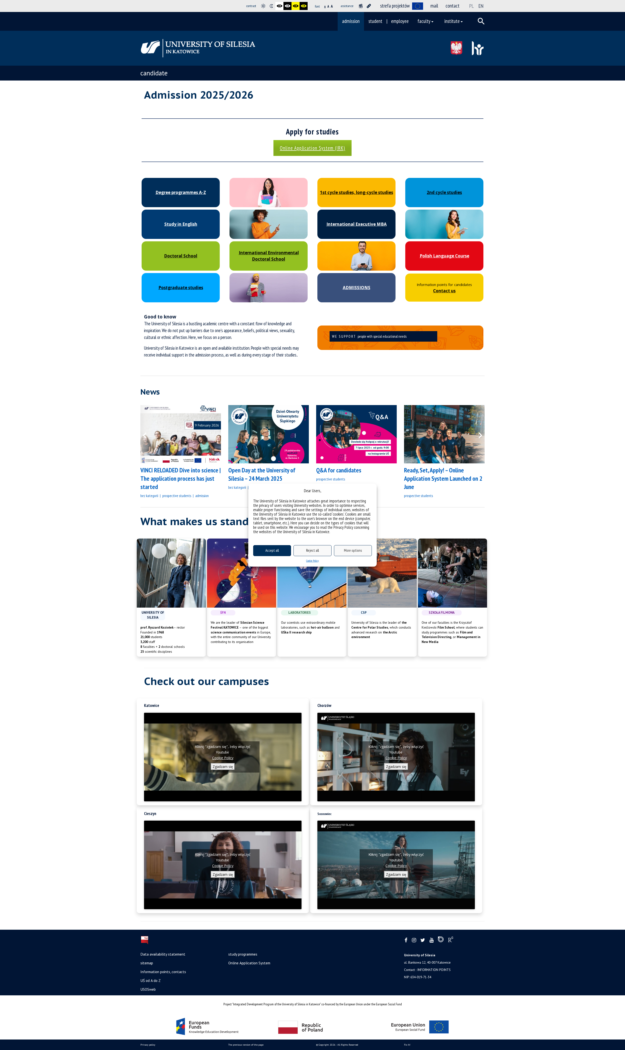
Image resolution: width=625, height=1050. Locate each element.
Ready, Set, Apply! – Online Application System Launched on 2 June (443, 478)
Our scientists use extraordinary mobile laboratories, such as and (310, 627)
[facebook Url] (406, 940)
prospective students (176, 495)
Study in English (180, 224)
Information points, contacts (163, 971)
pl (471, 5)
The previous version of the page (245, 1044)
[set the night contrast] (271, 6)
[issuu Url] (441, 940)
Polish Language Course (444, 256)
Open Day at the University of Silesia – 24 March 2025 (261, 474)
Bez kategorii (149, 495)
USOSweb (148, 989)
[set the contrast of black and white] (279, 6)
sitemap (146, 962)
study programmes (242, 954)
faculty (423, 21)
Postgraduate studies (180, 287)
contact (452, 5)
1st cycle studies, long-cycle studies (356, 192)
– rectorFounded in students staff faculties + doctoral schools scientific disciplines (162, 639)
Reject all (312, 550)
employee (400, 21)
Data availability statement (162, 954)
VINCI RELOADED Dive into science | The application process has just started (180, 478)
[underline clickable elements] (369, 6)
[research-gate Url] (450, 940)
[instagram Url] (414, 940)
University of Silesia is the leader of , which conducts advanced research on (381, 630)
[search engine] (481, 21)
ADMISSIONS (356, 287)
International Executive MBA (356, 224)
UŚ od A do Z (150, 980)
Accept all (272, 550)
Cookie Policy (312, 560)
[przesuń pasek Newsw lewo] (147, 434)
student (375, 21)
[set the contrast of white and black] (287, 6)
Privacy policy (147, 1044)
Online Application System (249, 962)
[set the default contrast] (263, 6)
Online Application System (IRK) (312, 148)
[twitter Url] (422, 940)
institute (452, 21)
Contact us (444, 291)
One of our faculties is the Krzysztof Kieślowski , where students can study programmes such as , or (452, 632)
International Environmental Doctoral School (269, 256)
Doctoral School (180, 256)
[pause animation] (361, 6)
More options (353, 550)
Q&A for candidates (338, 470)
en (481, 5)
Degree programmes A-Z (181, 192)
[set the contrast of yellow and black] (304, 6)
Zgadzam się (223, 766)
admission (351, 21)
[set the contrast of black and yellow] (296, 6)
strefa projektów (395, 5)
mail (434, 5)
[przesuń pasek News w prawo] (477, 434)
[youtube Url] (431, 940)
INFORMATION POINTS (434, 970)
